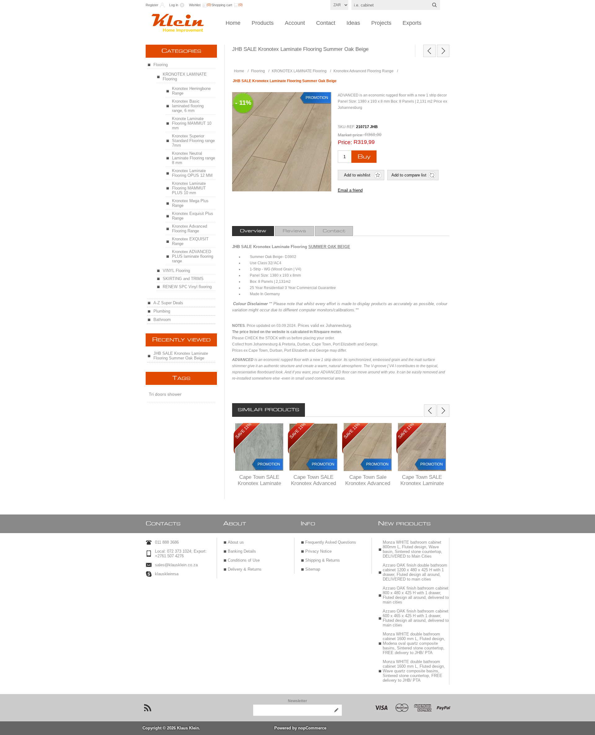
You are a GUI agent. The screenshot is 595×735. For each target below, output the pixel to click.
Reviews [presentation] (294, 231)
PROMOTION (269, 464)
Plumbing (161, 311)
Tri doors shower (165, 394)
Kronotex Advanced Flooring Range (189, 228)
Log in (173, 5)
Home (233, 23)
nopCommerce (312, 728)
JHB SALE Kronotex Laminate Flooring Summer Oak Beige (180, 355)
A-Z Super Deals (168, 303)
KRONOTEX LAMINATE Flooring (185, 76)
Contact (325, 23)
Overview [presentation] (253, 231)
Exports (412, 23)
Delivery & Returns (245, 569)
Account (295, 23)
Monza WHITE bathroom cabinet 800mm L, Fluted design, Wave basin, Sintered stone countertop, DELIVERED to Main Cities (412, 549)
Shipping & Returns (322, 560)
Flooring (160, 64)
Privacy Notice (318, 551)
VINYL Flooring (176, 270)
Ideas (353, 23)
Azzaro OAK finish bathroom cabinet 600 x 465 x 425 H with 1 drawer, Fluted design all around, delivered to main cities (416, 618)
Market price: (351, 134)
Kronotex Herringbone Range (191, 91)
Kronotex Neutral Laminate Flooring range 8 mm (193, 158)
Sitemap (312, 569)
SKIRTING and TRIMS (183, 278)
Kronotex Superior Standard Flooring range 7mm (193, 141)
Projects (381, 23)
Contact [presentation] (334, 231)
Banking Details (242, 551)
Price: (345, 142)
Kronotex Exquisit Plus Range (192, 215)
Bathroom (162, 319)
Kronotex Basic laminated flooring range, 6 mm (188, 106)
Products (263, 23)
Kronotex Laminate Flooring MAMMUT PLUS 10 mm (189, 188)
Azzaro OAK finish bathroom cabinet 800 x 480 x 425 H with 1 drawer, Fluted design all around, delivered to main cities (416, 595)
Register (152, 5)
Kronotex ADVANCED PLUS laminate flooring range (192, 256)
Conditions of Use (244, 560)
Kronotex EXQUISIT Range (190, 241)
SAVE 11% (243, 430)
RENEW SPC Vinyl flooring (187, 286)
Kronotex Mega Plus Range (190, 203)
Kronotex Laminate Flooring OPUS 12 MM (192, 173)
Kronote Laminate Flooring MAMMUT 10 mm (191, 123)
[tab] (253, 231)
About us (236, 542)
